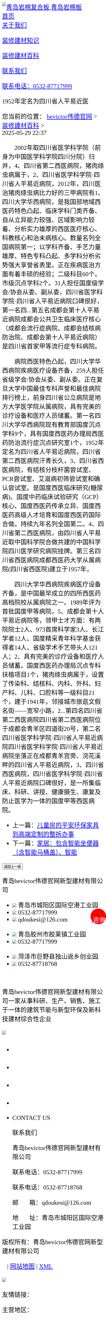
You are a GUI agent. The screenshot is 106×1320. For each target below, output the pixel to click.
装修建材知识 (34, 1067)
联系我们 (26, 1103)
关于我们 (26, 1049)
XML (46, 1266)
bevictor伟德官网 (69, 116)
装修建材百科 (20, 125)
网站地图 (22, 1266)
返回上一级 (12, 867)
